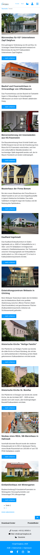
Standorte (21, 537)
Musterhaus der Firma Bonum (16, 188)
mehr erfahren (10, 58)
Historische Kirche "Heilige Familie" (19, 344)
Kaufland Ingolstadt (11, 237)
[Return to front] (6, 4)
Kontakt (17, 3)
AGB (8, 548)
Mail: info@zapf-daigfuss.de (21, 534)
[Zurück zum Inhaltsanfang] (37, 518)
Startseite (5, 8)
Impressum (28, 548)
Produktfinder (33, 523)
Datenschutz (17, 548)
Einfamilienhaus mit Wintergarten (18, 485)
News (22, 3)
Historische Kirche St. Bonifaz (16, 390)
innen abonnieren (8, 512)
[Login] (32, 4)
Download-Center (8, 523)
